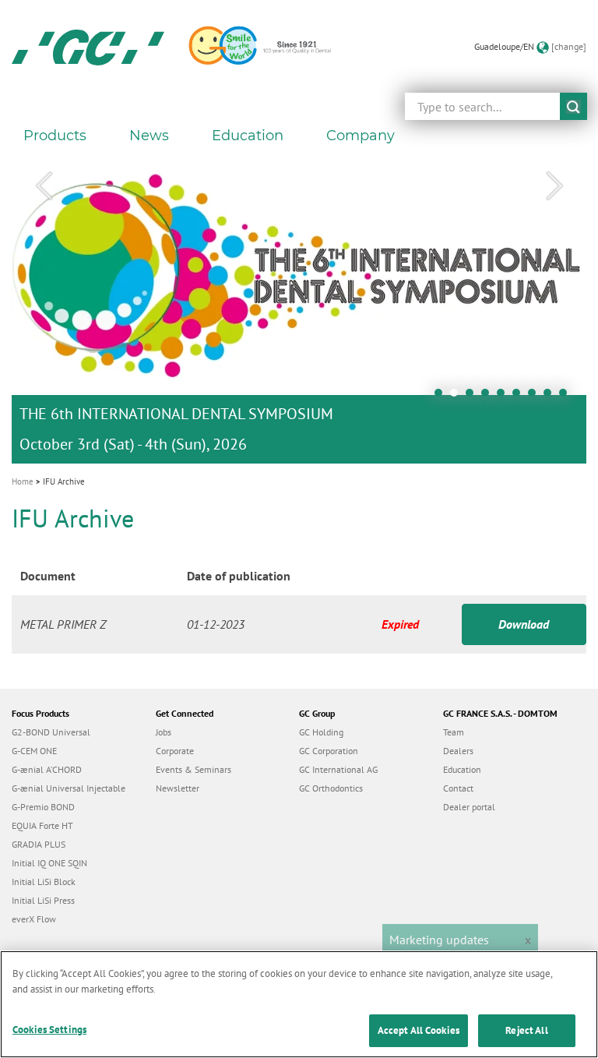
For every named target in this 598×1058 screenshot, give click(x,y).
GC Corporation (328, 750)
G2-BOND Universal (51, 732)
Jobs (163, 732)
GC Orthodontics (331, 788)
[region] (299, 1004)
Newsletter (177, 788)
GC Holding (321, 732)
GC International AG (338, 769)
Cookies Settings (49, 1029)
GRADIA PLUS (38, 844)
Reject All (526, 1030)
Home (22, 481)
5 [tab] (504, 396)
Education (462, 769)
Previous (43, 186)
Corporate (175, 750)
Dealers (458, 750)
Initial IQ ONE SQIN (49, 863)
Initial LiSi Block (44, 881)
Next (554, 186)
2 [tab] (458, 396)
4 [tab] (489, 396)
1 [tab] (442, 396)
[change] (568, 46)
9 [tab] (567, 396)
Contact (458, 788)
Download (523, 624)
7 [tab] (535, 396)
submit (573, 106)
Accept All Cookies (418, 1030)
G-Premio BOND (43, 807)
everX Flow (34, 919)
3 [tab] (473, 396)
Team (453, 732)
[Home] (88, 46)
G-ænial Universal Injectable (68, 788)
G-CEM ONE (34, 750)
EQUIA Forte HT (42, 825)
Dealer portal (469, 807)
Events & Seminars (193, 769)
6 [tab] (520, 396)
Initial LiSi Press (43, 900)
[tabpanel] (299, 309)
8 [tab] (551, 396)
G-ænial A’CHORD (47, 769)
